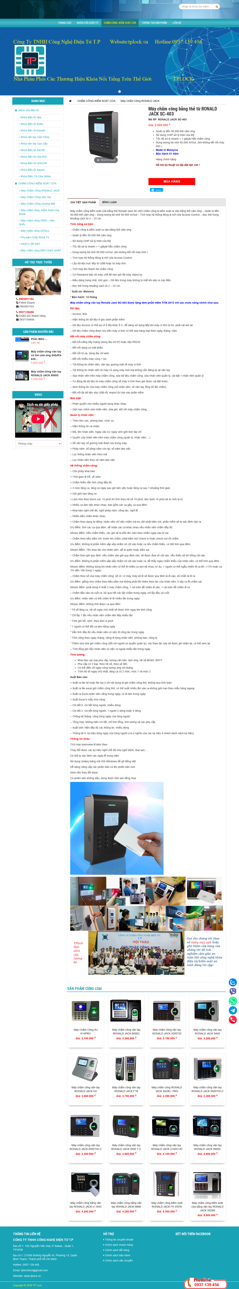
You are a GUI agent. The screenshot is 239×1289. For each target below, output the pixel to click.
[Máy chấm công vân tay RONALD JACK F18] (126, 1068)
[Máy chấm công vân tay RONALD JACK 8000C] (22, 376)
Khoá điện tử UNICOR (34, 163)
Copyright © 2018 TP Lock (27, 1285)
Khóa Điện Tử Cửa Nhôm (36, 176)
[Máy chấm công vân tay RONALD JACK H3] (85, 1068)
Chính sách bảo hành (117, 1255)
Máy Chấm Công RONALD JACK (40, 190)
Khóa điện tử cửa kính (34, 156)
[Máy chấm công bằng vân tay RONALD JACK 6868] (126, 1184)
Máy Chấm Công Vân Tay (36, 197)
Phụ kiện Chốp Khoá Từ (35, 237)
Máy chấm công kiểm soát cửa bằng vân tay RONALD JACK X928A (207, 1206)
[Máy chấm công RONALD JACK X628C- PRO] (166, 1068)
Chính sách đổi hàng (117, 1250)
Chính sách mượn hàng (119, 1244)
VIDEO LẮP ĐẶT (30, 243)
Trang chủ (64, 23)
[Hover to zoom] (106, 135)
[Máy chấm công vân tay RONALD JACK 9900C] (207, 1126)
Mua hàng (172, 181)
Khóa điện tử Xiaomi (33, 169)
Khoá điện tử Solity (32, 123)
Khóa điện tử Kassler (33, 130)
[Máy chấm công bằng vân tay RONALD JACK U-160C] (85, 1184)
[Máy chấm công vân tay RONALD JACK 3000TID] (166, 1011)
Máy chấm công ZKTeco (35, 230)
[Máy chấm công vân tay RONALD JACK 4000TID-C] (85, 1126)
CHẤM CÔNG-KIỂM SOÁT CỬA (120, 23)
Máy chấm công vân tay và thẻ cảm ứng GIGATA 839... (46, 355)
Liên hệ (177, 23)
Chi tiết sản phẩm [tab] (83, 202)
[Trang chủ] (69, 100)
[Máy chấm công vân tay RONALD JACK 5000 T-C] (126, 1126)
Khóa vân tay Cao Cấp (34, 143)
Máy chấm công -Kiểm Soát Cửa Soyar (39, 212)
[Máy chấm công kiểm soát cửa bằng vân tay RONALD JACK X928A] (207, 1184)
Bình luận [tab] (109, 202)
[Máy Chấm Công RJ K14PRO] (85, 1011)
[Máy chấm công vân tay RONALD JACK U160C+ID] (166, 1126)
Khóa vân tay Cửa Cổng (35, 137)
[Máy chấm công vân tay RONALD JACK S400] (207, 1011)
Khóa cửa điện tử (87, 23)
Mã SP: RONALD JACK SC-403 (167, 119)
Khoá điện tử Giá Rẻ (33, 150)
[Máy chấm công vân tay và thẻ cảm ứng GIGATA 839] (22, 356)
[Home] (119, 9)
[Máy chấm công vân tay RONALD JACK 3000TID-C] (207, 1068)
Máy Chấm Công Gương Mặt (38, 203)
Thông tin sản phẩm (154, 23)
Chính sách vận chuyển (119, 1260)
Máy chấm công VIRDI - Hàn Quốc (37, 222)
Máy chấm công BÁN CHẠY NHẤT (41, 250)
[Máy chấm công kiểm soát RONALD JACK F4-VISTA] (166, 1184)
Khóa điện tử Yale (31, 117)
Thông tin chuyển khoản (119, 1239)
